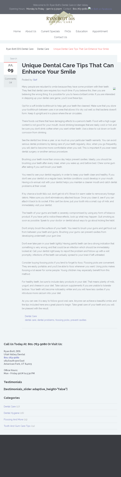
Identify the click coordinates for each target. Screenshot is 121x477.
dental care (30, 320)
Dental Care (43, 49)
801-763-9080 (11, 357)
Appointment (100, 31)
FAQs (68, 31)
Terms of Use (46, 470)
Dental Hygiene (11, 413)
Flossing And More (13, 419)
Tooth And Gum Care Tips (17, 426)
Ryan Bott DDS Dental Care (19, 49)
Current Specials (50, 31)
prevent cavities (78, 320)
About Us (30, 31)
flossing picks (62, 320)
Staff (35, 79)
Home (17, 31)
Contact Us (60, 37)
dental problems (45, 320)
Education (82, 31)
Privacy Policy (31, 470)
